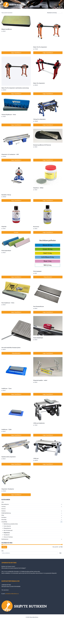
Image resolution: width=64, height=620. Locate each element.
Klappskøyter (7, 528)
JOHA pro (36, 458)
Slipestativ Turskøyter (8, 489)
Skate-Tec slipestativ (39, 83)
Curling (4, 506)
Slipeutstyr (7, 532)
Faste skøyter (7, 526)
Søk (3, 550)
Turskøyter (7, 534)
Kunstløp (4, 519)
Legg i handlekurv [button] (16, 52)
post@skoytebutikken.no (12, 593)
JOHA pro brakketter (39, 423)
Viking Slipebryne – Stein (9, 114)
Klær (3, 515)
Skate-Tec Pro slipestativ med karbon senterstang (15, 88)
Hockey (4, 511)
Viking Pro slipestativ (39, 119)
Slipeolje (4, 226)
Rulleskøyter (5, 539)
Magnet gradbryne (7, 29)
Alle (3, 502)
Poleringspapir (37, 271)
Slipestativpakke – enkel (40, 380)
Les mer (16, 232)
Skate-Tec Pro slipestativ (40, 47)
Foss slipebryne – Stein (8, 302)
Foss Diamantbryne (38, 306)
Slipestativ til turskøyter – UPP (10, 154)
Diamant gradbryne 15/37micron (42, 145)
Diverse (4, 508)
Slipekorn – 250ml (38, 187)
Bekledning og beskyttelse (11, 524)
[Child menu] (61, 504)
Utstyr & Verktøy (8, 537)
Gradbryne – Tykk (7, 429)
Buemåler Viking (6, 194)
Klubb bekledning (6, 513)
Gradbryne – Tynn (7, 388)
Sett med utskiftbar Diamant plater (11, 347)
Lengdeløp (4, 521)
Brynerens (36, 226)
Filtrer (4, 547)
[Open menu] (59, 4)
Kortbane (4, 517)
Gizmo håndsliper (38, 337)
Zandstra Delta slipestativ (9, 456)
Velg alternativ (48, 277)
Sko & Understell (8, 530)
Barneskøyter (5, 504)
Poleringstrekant (6, 250)
